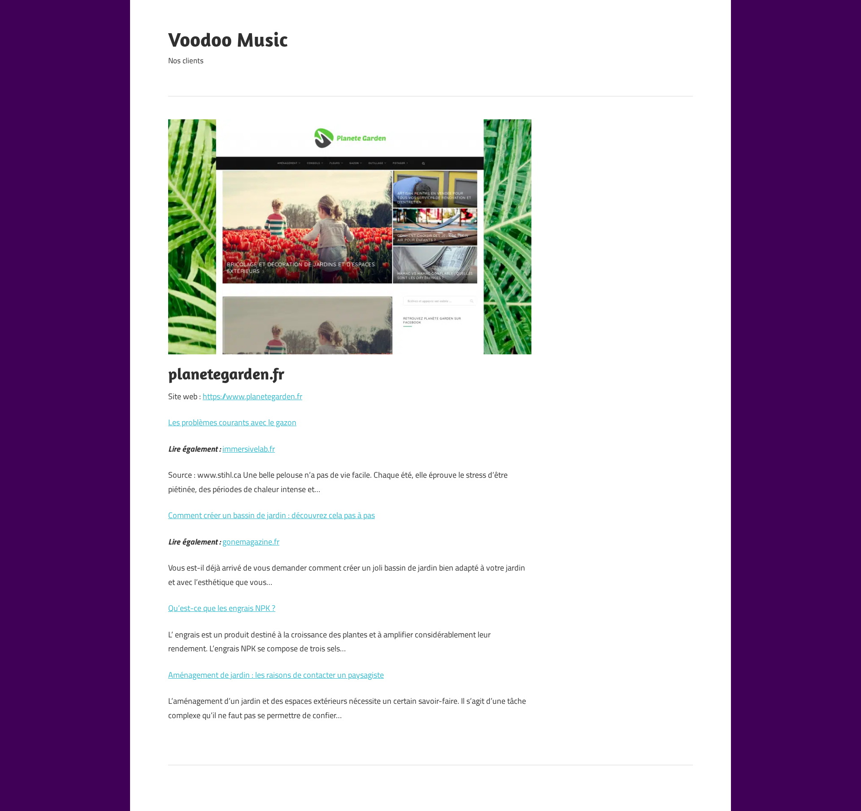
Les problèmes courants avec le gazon (232, 422)
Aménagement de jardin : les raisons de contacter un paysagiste (276, 675)
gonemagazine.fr (250, 542)
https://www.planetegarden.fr (252, 396)
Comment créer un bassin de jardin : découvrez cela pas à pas (271, 515)
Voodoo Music (227, 39)
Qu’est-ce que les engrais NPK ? (221, 608)
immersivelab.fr (248, 449)
